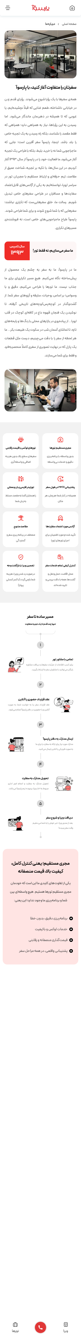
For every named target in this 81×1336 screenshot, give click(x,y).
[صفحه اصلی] (69, 7)
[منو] (11, 8)
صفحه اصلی (69, 24)
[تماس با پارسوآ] (40, 1327)
